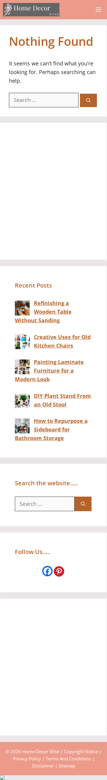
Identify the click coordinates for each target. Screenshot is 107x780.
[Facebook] (47, 571)
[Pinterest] (59, 571)
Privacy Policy (27, 759)
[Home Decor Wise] (31, 9)
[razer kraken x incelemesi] (53, 777)
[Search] (88, 100)
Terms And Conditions (68, 759)
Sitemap (67, 766)
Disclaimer (43, 766)
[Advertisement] (53, 191)
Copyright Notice (81, 751)
